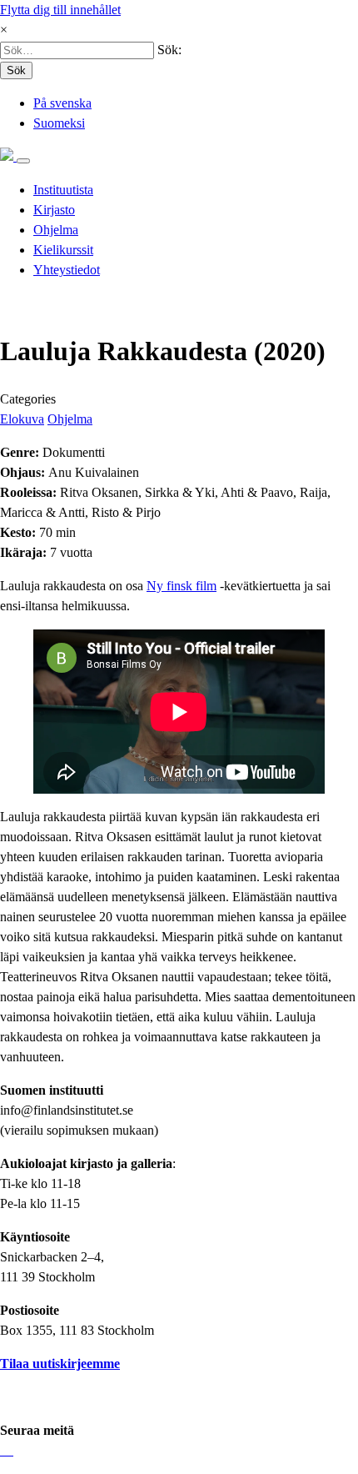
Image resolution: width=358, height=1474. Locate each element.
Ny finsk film (181, 586)
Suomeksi (59, 123)
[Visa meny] (23, 160)
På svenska (62, 103)
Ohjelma (69, 419)
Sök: (169, 50)
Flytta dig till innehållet (60, 10)
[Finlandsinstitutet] (8, 156)
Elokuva (22, 419)
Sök (16, 70)
